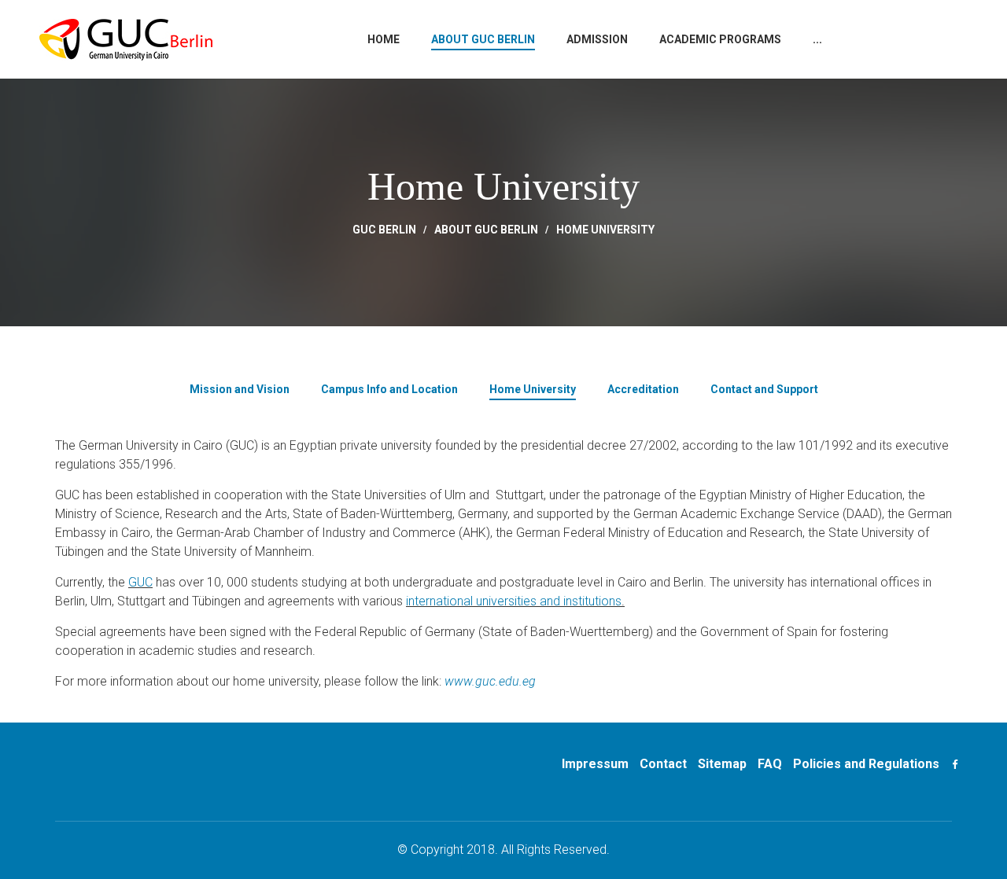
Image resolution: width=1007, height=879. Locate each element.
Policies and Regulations (866, 763)
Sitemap (722, 763)
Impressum (595, 763)
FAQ (770, 763)
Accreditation (643, 389)
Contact (663, 763)
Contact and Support (764, 389)
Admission (597, 39)
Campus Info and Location (389, 389)
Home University (605, 229)
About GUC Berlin (483, 39)
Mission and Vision (240, 389)
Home (383, 39)
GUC (140, 582)
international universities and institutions (514, 601)
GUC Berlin (384, 229)
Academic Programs (720, 39)
